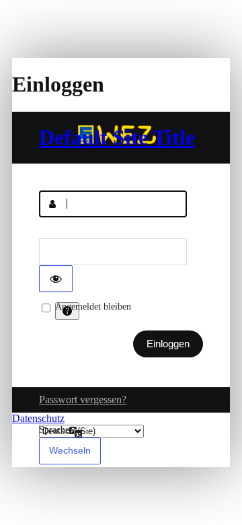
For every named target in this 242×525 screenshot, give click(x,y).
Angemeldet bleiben (93, 307)
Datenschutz (38, 418)
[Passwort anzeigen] (56, 278)
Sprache (54, 430)
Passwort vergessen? (82, 399)
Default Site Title (117, 137)
